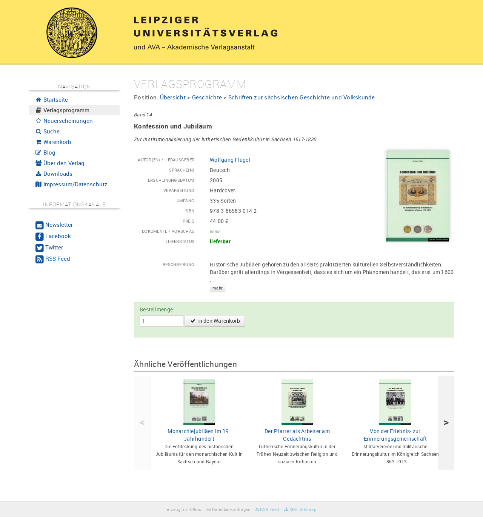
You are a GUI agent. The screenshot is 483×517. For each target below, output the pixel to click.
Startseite (55, 99)
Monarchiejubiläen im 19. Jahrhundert (199, 434)
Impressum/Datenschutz (75, 184)
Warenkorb (56, 142)
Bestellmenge (156, 309)
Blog (48, 152)
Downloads (57, 173)
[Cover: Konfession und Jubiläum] (417, 195)
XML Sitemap (302, 509)
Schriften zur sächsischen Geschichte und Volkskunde (301, 97)
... (216, 283)
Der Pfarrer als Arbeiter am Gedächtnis (297, 434)
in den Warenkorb (218, 320)
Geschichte (207, 97)
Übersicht (173, 97)
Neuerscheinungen (67, 120)
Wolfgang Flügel (230, 159)
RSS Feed (269, 509)
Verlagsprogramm (65, 110)
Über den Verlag (63, 163)
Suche (51, 131)
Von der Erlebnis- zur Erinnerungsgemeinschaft (395, 434)
